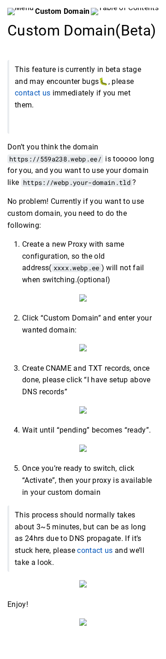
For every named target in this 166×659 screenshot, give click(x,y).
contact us (32, 93)
